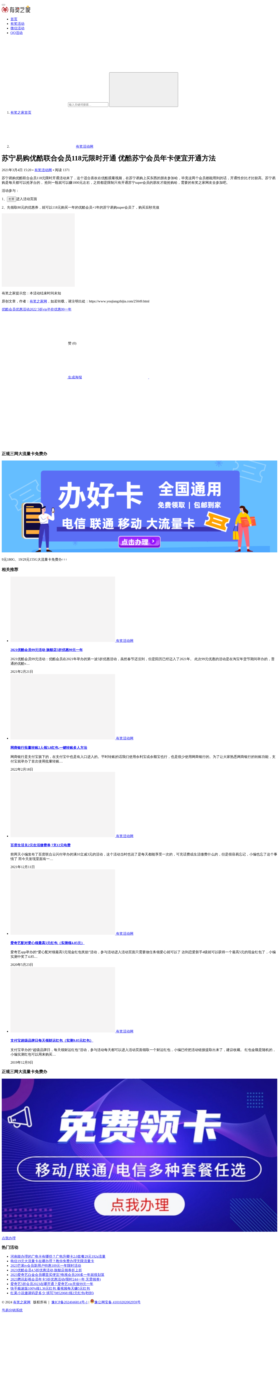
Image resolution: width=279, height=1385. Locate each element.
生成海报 (74, 377)
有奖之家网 (38, 301)
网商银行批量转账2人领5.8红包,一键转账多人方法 (48, 747)
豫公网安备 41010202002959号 (117, 1302)
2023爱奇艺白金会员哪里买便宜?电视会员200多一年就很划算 (57, 1275)
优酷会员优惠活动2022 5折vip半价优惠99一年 (36, 309)
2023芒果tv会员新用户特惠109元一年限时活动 (45, 1265)
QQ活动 (16, 33)
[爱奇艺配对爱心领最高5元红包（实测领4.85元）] (63, 933)
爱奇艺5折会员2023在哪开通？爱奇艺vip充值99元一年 (51, 1284)
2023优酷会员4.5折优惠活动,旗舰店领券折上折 (46, 1270)
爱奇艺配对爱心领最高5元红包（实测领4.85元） (47, 943)
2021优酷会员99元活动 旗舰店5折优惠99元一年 (46, 650)
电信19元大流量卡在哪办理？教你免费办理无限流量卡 (52, 1261)
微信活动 (17, 28)
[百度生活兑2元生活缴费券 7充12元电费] (63, 836)
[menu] (3, 4)
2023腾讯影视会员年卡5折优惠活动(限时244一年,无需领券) (55, 1279)
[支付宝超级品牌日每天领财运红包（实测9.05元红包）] (63, 1031)
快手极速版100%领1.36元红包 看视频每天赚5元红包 (50, 1288)
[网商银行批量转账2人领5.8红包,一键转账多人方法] (63, 738)
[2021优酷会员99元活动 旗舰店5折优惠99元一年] (63, 641)
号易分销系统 (12, 1310)
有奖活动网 (43, 170)
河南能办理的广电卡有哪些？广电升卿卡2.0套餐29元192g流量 (57, 1256)
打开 (11, 199)
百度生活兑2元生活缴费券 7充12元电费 (40, 845)
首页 (13, 19)
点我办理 (9, 1238)
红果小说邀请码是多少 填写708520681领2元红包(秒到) (52, 1293)
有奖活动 (17, 23)
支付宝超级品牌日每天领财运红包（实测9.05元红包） (51, 1040)
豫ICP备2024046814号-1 (69, 1302)
